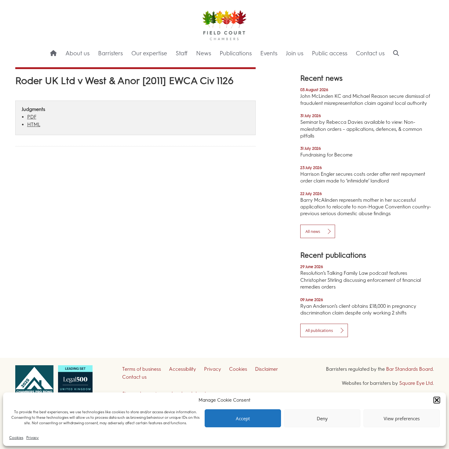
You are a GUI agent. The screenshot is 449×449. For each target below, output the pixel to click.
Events (268, 53)
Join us (294, 53)
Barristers (110, 53)
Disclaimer (266, 369)
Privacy (32, 438)
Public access (329, 53)
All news (312, 231)
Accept (243, 418)
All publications (319, 330)
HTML (33, 124)
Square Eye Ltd (416, 383)
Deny (322, 418)
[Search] (396, 54)
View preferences (402, 418)
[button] (437, 400)
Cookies (16, 438)
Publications (236, 53)
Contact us (370, 53)
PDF (31, 117)
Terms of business (141, 369)
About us (77, 53)
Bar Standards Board (409, 369)
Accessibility (182, 369)
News (203, 53)
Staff (182, 53)
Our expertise (149, 53)
